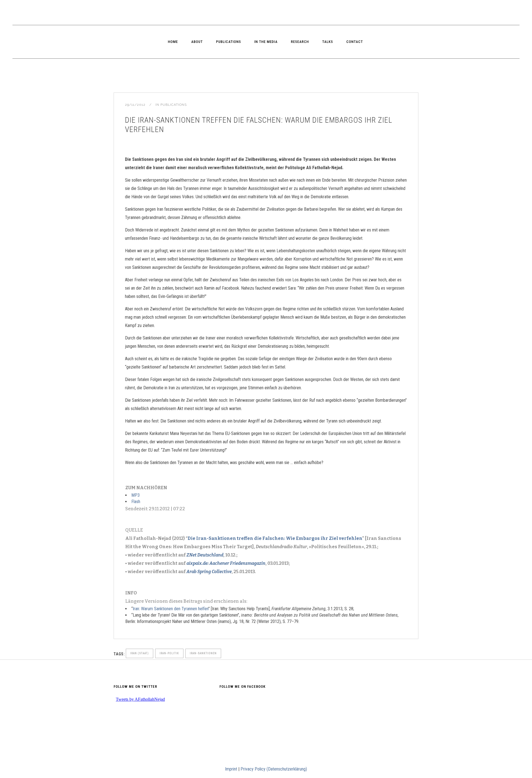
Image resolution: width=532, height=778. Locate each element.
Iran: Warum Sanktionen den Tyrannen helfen (170, 608)
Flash (135, 501)
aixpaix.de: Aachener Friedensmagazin (225, 563)
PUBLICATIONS (173, 105)
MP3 (135, 495)
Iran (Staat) (139, 653)
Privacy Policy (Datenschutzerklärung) (274, 769)
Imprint (231, 769)
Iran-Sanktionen (203, 653)
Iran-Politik (169, 653)
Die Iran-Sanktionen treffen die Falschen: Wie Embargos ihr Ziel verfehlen (275, 538)
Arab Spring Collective (209, 571)
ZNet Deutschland (204, 555)
